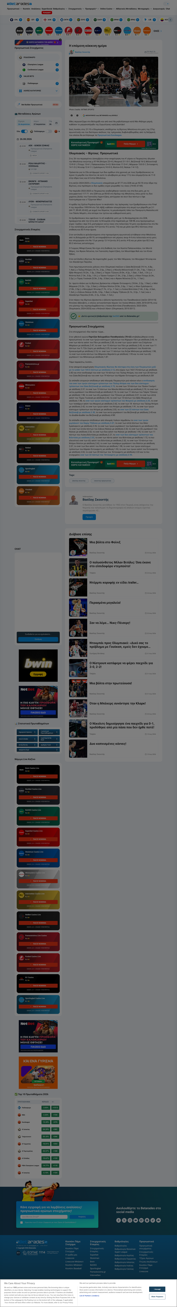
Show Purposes (157, 1297)
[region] (88, 1293)
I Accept (157, 1289)
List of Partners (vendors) (89, 1296)
